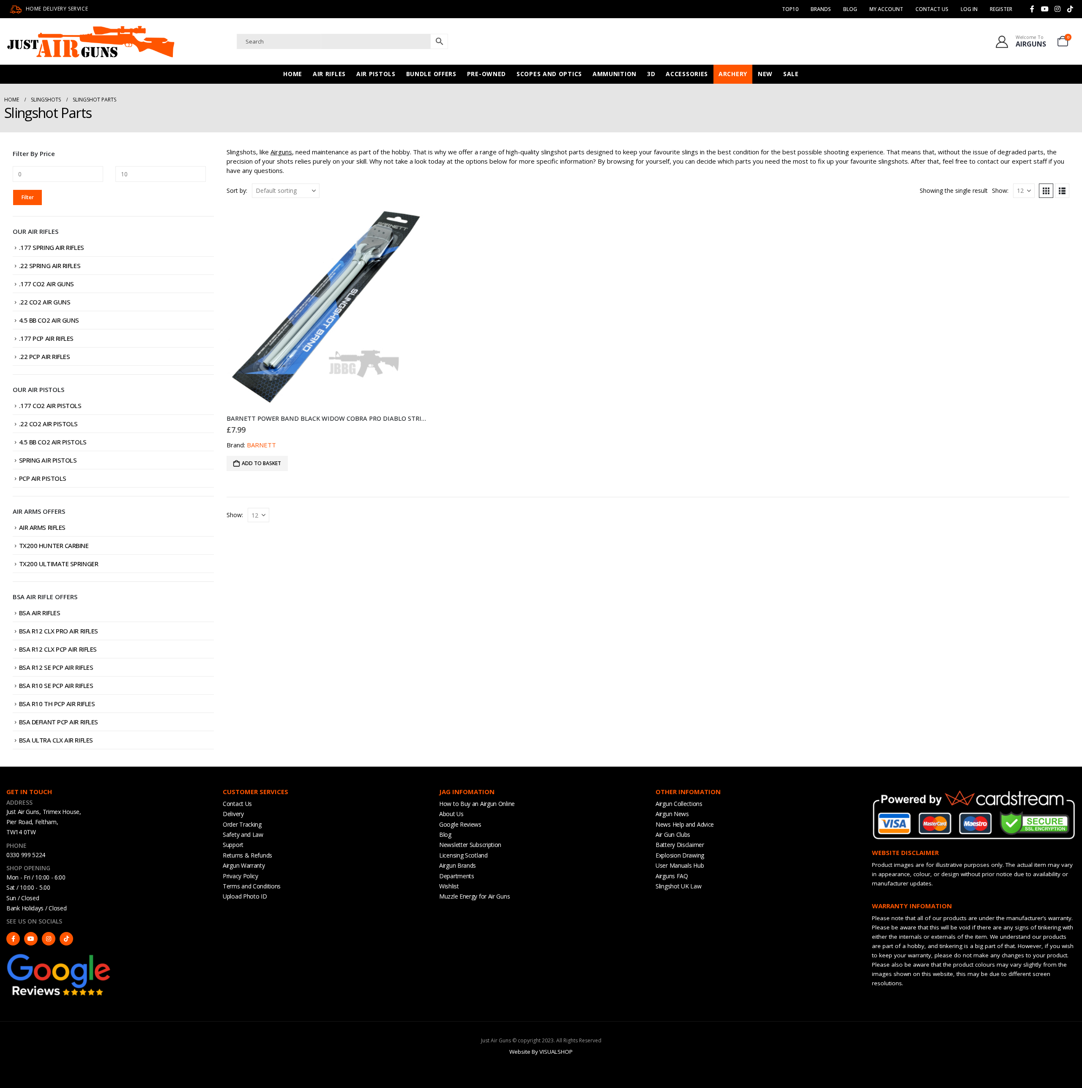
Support (233, 845)
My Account (886, 9)
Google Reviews (460, 824)
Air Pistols (376, 74)
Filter (28, 197)
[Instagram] (1057, 9)
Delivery (233, 814)
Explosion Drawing (680, 855)
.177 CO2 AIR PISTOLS (50, 405)
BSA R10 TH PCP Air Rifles (57, 703)
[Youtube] (1045, 9)
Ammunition (615, 74)
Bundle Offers (431, 74)
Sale (791, 74)
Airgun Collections (679, 804)
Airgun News (672, 814)
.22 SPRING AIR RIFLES (50, 265)
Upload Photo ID (245, 896)
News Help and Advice (685, 824)
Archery (733, 74)
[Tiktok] (1070, 9)
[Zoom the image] (59, 956)
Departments (456, 876)
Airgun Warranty (244, 865)
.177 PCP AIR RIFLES (46, 338)
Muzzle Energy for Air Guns (474, 896)
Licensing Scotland (463, 855)
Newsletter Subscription (470, 845)
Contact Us (931, 9)
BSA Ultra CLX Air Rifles (56, 740)
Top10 (790, 9)
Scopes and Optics (549, 74)
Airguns (281, 152)
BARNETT (261, 445)
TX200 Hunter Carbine (54, 545)
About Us (451, 814)
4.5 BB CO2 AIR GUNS (49, 320)
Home (292, 74)
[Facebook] (1032, 9)
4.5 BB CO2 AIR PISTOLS (53, 442)
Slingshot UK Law (678, 886)
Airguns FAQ (672, 876)
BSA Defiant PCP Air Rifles (58, 722)
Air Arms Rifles (42, 527)
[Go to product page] (327, 307)
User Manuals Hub (680, 865)
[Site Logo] (90, 41)
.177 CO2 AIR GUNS (46, 284)
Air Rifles (329, 74)
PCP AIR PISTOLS (42, 478)
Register (1001, 9)
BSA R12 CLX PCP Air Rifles (58, 649)
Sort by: (237, 190)
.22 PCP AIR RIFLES (44, 356)
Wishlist (449, 886)
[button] (1046, 191)
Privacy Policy (240, 876)
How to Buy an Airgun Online (477, 804)
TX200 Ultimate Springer (58, 563)
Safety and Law (243, 834)
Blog (850, 9)
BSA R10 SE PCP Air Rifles (56, 685)
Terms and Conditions (252, 886)
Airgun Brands (457, 865)
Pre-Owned (486, 74)
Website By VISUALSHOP (541, 1051)
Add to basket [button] (261, 463)
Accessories (687, 74)
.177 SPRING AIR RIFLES (51, 247)
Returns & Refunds (247, 855)
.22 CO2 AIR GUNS (45, 302)
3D (651, 74)
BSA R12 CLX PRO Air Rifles (58, 631)
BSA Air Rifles (39, 612)
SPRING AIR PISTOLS (48, 460)
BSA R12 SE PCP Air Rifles (56, 667)
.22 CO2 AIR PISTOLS (48, 423)
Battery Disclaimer (680, 845)
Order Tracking (242, 824)
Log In (969, 9)
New (765, 74)
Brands (821, 9)
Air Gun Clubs (673, 834)
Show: (1000, 190)
